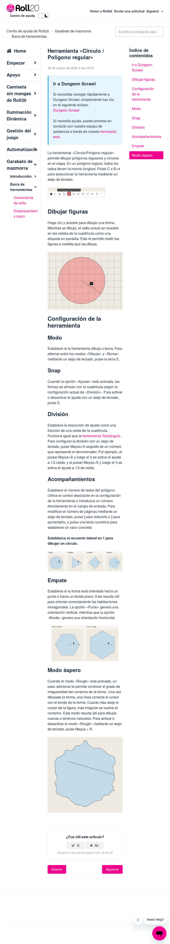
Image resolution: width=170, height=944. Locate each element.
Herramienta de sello (23, 200)
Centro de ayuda (22, 15)
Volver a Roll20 (101, 11)
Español (153, 11)
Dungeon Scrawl (66, 110)
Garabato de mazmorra (73, 30)
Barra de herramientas (29, 36)
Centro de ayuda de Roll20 (28, 30)
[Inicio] (23, 8)
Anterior (56, 869)
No (97, 845)
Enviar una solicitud (129, 11)
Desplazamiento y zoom (25, 213)
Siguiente (112, 869)
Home (20, 50)
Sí (78, 845)
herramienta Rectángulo (101, 435)
